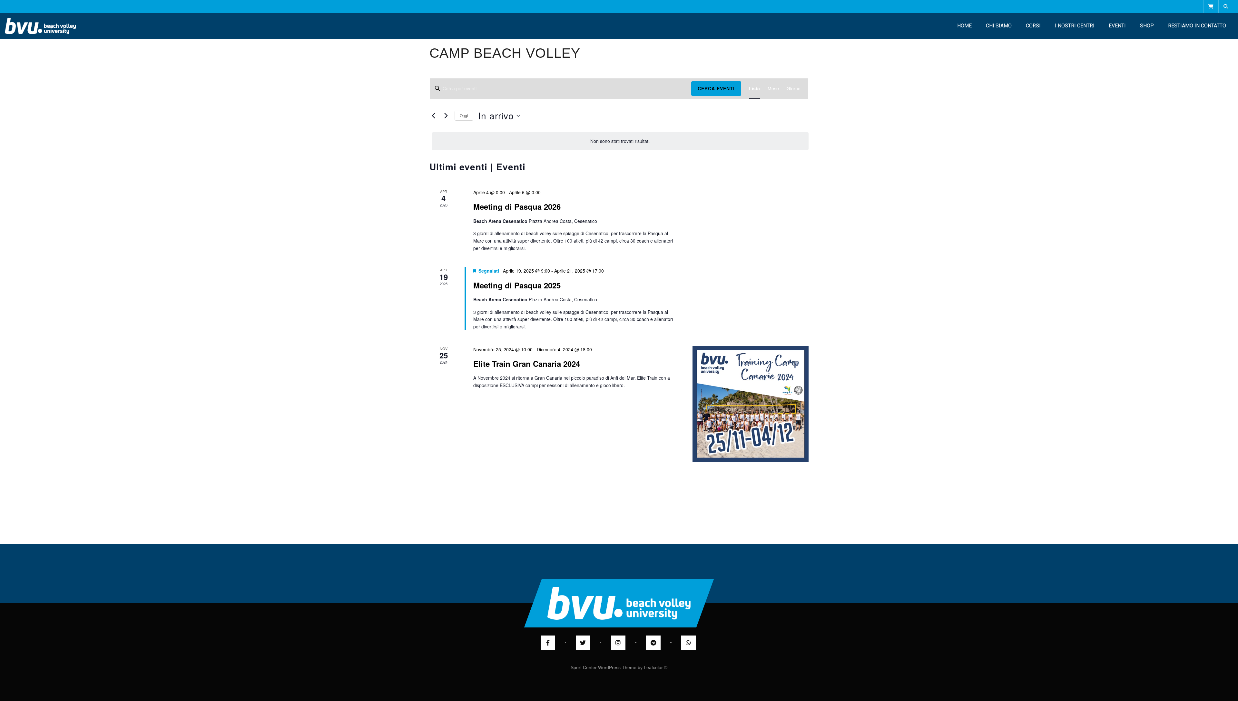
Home (964, 26)
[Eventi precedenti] (433, 116)
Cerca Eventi (716, 88)
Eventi (1117, 26)
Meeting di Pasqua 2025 (517, 285)
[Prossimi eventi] (446, 116)
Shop (1147, 26)
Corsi (1033, 26)
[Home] (40, 26)
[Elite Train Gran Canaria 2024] (751, 404)
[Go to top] (619, 603)
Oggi (464, 115)
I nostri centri (1075, 26)
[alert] (620, 141)
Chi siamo (999, 26)
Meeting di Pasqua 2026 (517, 206)
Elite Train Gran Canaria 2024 (526, 363)
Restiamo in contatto (1197, 26)
